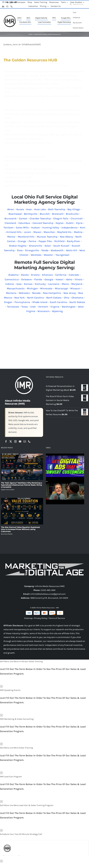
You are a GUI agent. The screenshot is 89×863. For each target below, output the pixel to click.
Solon (47, 245)
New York (19, 297)
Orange (22, 241)
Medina (78, 232)
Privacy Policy (40, 618)
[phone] (29, 441)
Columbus (24, 223)
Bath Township (56, 209)
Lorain (27, 232)
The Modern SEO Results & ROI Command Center (30, 169)
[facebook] (6, 441)
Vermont (43, 306)
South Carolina (58, 302)
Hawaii (59, 279)
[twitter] (11, 441)
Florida (38, 279)
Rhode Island (39, 302)
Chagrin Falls (60, 218)
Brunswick (11, 218)
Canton (23, 218)
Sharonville (35, 245)
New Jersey (70, 293)
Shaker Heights (18, 245)
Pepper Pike (45, 241)
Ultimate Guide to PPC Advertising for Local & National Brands (37, 185)
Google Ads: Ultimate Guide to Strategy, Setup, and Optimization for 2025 (42, 96)
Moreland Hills (26, 236)
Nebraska (24, 293)
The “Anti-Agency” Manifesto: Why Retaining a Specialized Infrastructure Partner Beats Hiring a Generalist (21, 485)
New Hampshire (52, 293)
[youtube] (20, 441)
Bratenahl (58, 213)
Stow (20, 250)
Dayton (60, 223)
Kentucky (40, 284)
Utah (33, 306)
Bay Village (73, 209)
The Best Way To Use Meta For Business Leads (28, 143)
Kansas (28, 284)
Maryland (76, 284)
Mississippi (61, 288)
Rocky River (73, 241)
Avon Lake (40, 209)
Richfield (59, 241)
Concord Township (43, 223)
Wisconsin (43, 311)
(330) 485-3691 (48, 590)
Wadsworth (57, 250)
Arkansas (47, 274)
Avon (29, 209)
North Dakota (53, 297)
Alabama (13, 274)
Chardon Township (40, 218)
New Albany (66, 236)
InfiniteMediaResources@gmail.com (48, 594)
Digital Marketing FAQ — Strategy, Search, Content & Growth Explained (41, 75)
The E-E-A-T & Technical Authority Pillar (25, 156)
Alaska (25, 274)
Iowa (19, 284)
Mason (37, 232)
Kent (82, 227)
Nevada (36, 293)
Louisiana (53, 284)
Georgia (48, 279)
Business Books (7, 534)
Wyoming (57, 311)
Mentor (11, 236)
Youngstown (63, 254)
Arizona (35, 274)
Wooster (48, 254)
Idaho (69, 279)
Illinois (78, 279)
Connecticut (12, 279)
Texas (24, 306)
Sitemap (28, 618)
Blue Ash (45, 213)
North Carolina (35, 297)
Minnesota (46, 288)
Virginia (54, 306)
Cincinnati (77, 218)
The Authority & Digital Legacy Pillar (23, 139)
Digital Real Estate (7, 489)
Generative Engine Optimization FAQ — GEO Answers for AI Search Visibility (43, 79)
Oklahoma (77, 297)
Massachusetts (16, 288)
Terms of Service (57, 618)
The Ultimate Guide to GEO (18, 177)
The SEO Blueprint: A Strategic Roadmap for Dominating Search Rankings (42, 173)
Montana (11, 293)
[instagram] (15, 441)
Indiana (9, 284)
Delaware (26, 279)
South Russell (61, 245)
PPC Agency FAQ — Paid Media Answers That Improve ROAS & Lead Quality (43, 122)
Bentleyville (30, 213)
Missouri (75, 288)
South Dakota (77, 302)
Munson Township (47, 236)
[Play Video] (47, 481)
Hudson (35, 227)
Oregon (8, 302)
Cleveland (10, 223)
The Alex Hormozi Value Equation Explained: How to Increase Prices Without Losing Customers (20, 529)
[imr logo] (9, 16)
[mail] (25, 441)
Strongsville (32, 250)
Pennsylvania (22, 302)
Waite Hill (71, 250)
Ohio (66, 297)
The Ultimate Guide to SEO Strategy (23, 181)
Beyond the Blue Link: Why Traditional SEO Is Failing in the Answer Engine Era (44, 71)
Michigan (32, 288)
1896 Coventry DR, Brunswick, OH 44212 (49, 598)
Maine (65, 284)
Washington (69, 306)
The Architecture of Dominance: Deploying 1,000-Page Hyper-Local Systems (43, 134)
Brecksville (72, 213)
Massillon (49, 232)
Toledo (44, 250)
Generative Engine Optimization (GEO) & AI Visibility (32, 83)
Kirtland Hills (14, 232)
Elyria (79, 223)
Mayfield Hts (64, 232)
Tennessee (13, 306)
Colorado (74, 274)
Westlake (36, 254)
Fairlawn (8, 227)
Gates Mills (22, 227)
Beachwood (15, 213)
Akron (10, 209)
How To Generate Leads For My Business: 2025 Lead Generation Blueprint (42, 110)
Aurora (20, 209)
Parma (32, 241)
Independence (69, 227)
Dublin (70, 223)
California (61, 274)
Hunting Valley (50, 227)
